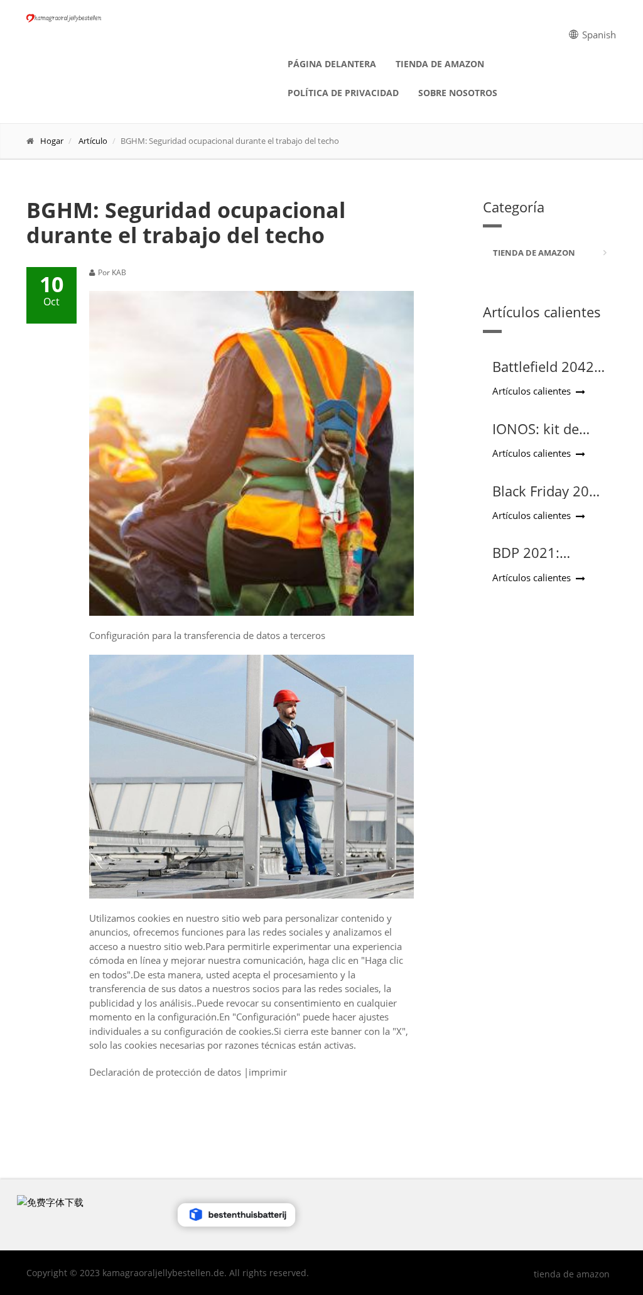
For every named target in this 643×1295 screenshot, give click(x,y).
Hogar (51, 140)
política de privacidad (343, 93)
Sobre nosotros (457, 93)
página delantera (332, 64)
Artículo (92, 140)
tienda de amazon (440, 64)
